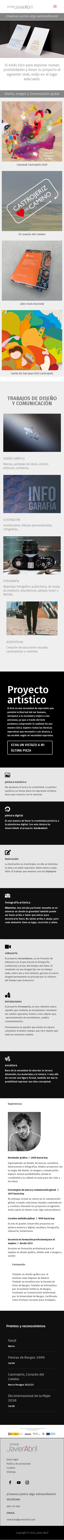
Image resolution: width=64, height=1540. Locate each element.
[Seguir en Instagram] (27, 1482)
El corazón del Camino (32, 234)
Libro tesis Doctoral (32, 303)
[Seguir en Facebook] (10, 1482)
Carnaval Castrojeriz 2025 (32, 164)
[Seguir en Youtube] (18, 1482)
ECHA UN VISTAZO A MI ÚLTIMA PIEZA (27, 747)
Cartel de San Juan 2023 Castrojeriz (32, 373)
